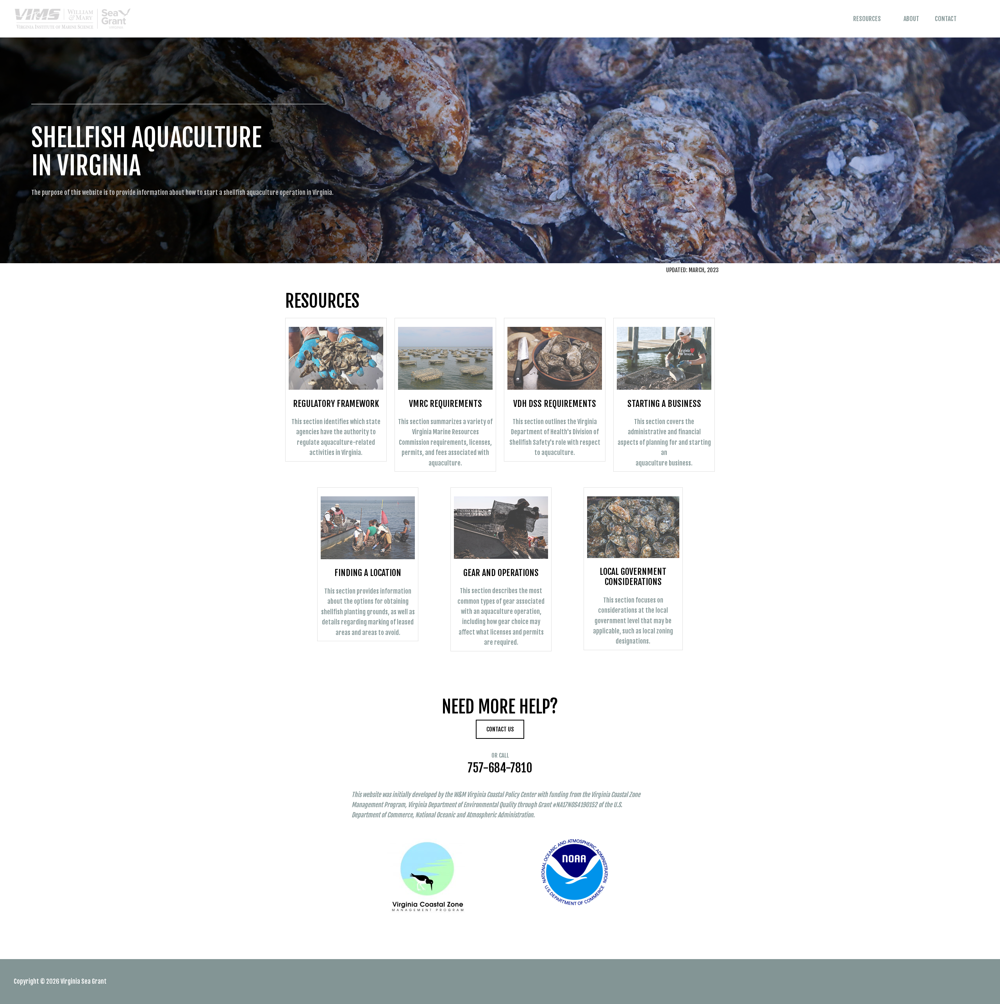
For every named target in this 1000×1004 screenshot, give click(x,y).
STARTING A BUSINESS (664, 403)
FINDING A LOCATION (367, 572)
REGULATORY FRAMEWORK (336, 403)
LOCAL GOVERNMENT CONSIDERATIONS (633, 576)
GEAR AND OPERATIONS (501, 572)
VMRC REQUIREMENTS (445, 403)
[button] (975, 19)
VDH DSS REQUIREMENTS (554, 403)
